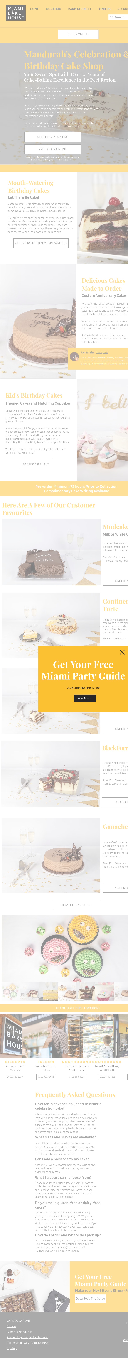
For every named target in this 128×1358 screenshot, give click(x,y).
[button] (122, 652)
